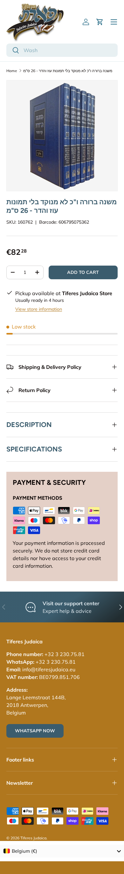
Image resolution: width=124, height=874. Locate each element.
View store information (38, 309)
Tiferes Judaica (33, 838)
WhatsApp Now (35, 731)
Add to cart (83, 272)
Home (11, 70)
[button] (100, 22)
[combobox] (62, 50)
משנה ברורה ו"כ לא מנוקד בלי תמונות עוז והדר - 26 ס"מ (67, 70)
